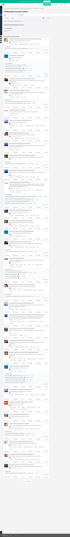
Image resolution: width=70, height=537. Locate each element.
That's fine (11, 535)
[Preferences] (1, 36)
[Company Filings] (1, 22)
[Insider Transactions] (1, 26)
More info (16, 535)
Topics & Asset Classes (15, 8)
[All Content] (1, 9)
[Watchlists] (1, 32)
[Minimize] (1, 7)
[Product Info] (1, 38)
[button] (56, 4)
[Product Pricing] (1, 40)
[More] (1, 42)
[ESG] (1, 28)
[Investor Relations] (1, 24)
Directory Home (6, 8)
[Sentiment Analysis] (1, 21)
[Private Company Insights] (1, 30)
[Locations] (1, 19)
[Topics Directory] (1, 11)
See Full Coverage (45, 73)
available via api (20, 14)
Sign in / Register (64, 4)
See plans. (20, 21)
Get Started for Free (47, 4)
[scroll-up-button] (68, 533)
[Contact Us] (1, 532)
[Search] (1, 34)
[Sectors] (1, 17)
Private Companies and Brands (26, 8)
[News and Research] (1, 13)
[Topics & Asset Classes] (1, 15)
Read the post (47, 1)
